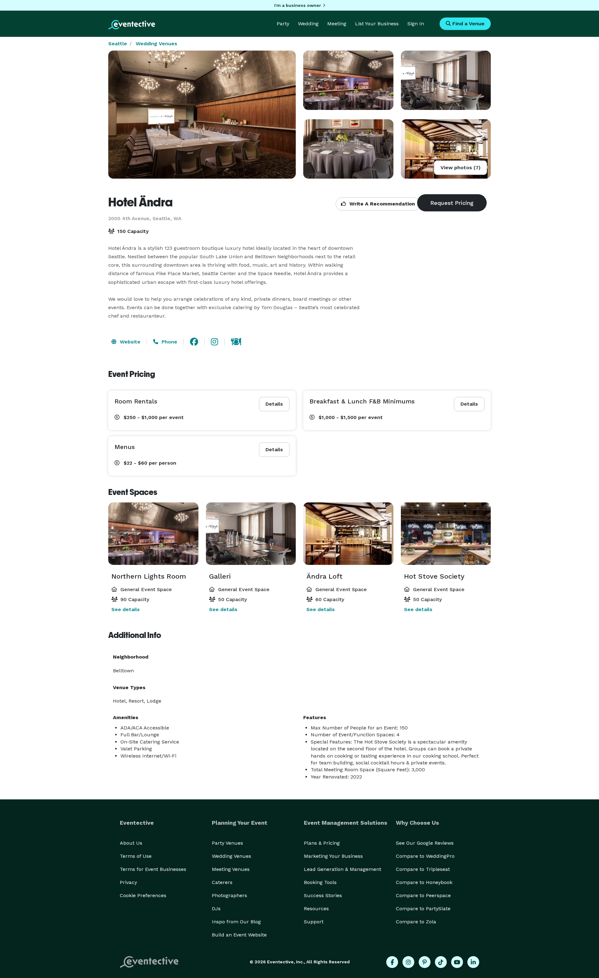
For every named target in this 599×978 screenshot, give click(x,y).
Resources (316, 908)
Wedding (308, 24)
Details (274, 404)
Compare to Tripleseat (423, 869)
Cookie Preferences (143, 895)
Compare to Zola (416, 922)
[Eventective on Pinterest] (425, 962)
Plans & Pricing (322, 843)
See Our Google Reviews (425, 843)
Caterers (222, 882)
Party (283, 24)
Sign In (415, 24)
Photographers (229, 895)
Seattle (117, 44)
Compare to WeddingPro (425, 856)
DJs (216, 908)
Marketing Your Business (333, 856)
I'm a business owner (297, 5)
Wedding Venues (156, 44)
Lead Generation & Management (342, 869)
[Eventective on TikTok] (441, 962)
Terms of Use (136, 856)
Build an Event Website (239, 935)
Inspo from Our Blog (236, 922)
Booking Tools (320, 882)
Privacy (128, 882)
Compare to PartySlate (423, 908)
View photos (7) (460, 167)
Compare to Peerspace (423, 895)
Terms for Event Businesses (153, 869)
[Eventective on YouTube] (457, 962)
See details (125, 609)
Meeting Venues (231, 869)
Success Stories (323, 895)
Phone (168, 342)
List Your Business (377, 24)
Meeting (336, 24)
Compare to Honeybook (424, 882)
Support (314, 922)
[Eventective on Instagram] (408, 962)
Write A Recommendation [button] (381, 204)
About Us (131, 843)
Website (129, 342)
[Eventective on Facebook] (392, 962)
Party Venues (227, 843)
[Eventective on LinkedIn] (473, 962)
